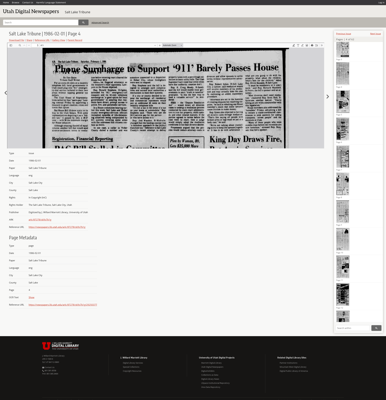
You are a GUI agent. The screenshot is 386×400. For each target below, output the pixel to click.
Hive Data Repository (210, 387)
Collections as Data (209, 374)
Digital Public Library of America (294, 371)
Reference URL (42, 40)
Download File (16, 40)
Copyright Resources (132, 371)
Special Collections (131, 367)
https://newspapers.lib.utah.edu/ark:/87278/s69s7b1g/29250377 (63, 304)
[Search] (83, 22)
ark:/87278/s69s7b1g (40, 219)
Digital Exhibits (207, 371)
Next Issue (375, 33)
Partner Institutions (288, 362)
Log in (381, 2)
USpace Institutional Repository (215, 383)
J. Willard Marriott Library (53, 355)
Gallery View (58, 40)
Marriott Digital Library (211, 362)
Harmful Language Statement (51, 2)
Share (29, 40)
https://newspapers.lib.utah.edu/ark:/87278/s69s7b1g (57, 226)
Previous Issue (343, 33)
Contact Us (27, 2)
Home (6, 2)
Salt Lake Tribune (77, 12)
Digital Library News (210, 379)
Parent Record (75, 40)
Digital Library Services (133, 362)
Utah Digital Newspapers (212, 367)
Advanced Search (100, 22)
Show (31, 297)
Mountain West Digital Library (293, 367)
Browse (15, 2)
